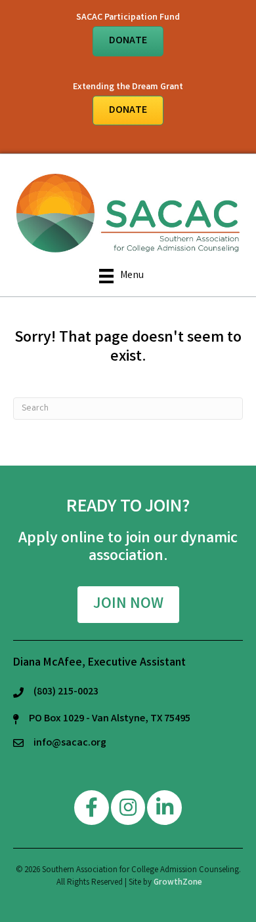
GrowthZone (178, 883)
